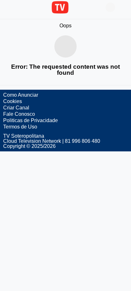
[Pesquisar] (123, 7)
